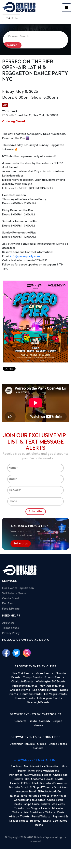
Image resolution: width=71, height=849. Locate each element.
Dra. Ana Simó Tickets (39, 779)
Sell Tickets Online (14, 593)
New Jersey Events (52, 685)
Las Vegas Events (55, 694)
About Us (8, 622)
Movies (38, 725)
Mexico (41, 744)
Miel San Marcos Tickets (39, 812)
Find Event (9, 603)
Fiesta (33, 721)
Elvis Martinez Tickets (35, 795)
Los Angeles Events (45, 690)
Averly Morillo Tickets (37, 775)
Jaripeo (57, 721)
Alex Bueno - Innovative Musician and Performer (38, 771)
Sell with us (20, 543)
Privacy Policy (11, 633)
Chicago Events (20, 690)
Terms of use (10, 628)
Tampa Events (32, 677)
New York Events (22, 673)
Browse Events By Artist (35, 760)
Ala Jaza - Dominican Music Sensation (35, 766)
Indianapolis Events (49, 698)
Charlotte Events (22, 681)
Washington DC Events (51, 681)
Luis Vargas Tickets (38, 808)
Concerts (20, 721)
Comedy (44, 721)
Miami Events (44, 673)
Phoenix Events (25, 698)
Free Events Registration (18, 588)
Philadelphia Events (24, 685)
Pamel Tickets (41, 816)
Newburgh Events (38, 702)
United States (58, 744)
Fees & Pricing (11, 608)
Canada (38, 748)
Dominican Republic (22, 744)
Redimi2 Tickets (40, 820)
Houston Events (31, 694)
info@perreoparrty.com (25, 256)
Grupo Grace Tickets (37, 804)
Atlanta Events (54, 677)
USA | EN (10, 18)
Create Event (10, 598)
